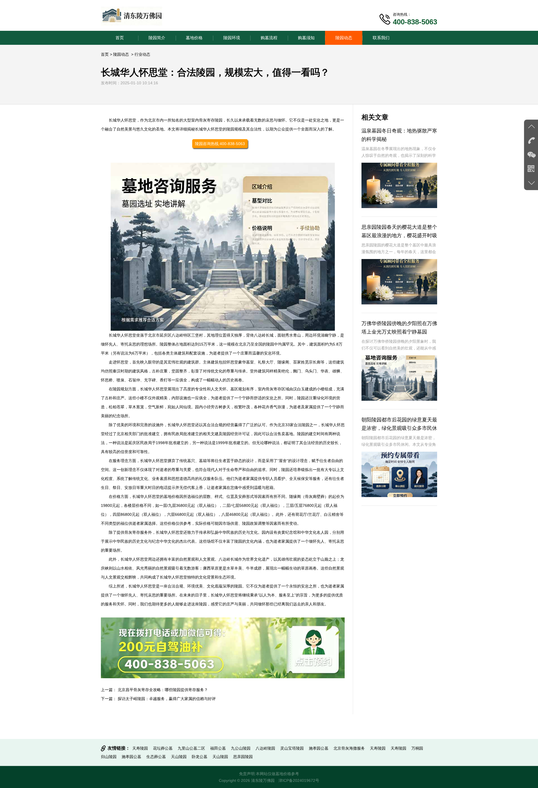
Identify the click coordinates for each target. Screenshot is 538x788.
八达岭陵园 (265, 748)
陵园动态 (343, 37)
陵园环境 (231, 37)
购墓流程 (269, 37)
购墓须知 (306, 37)
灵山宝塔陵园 (292, 748)
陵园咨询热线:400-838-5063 (220, 143)
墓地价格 (194, 37)
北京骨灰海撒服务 (349, 748)
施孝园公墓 (318, 748)
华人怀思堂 (126, 120)
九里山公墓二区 (191, 748)
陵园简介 (157, 37)
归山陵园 (109, 756)
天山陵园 (179, 756)
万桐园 (417, 748)
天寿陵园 (140, 748)
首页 (119, 37)
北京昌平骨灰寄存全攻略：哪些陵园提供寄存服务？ (163, 689)
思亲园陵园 (243, 756)
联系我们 (381, 37)
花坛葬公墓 (163, 748)
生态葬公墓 (156, 756)
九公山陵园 (241, 748)
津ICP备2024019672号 (299, 780)
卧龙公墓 (199, 756)
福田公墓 (218, 748)
